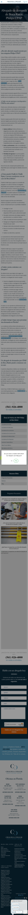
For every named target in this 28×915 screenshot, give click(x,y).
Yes (16, 460)
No (11, 460)
